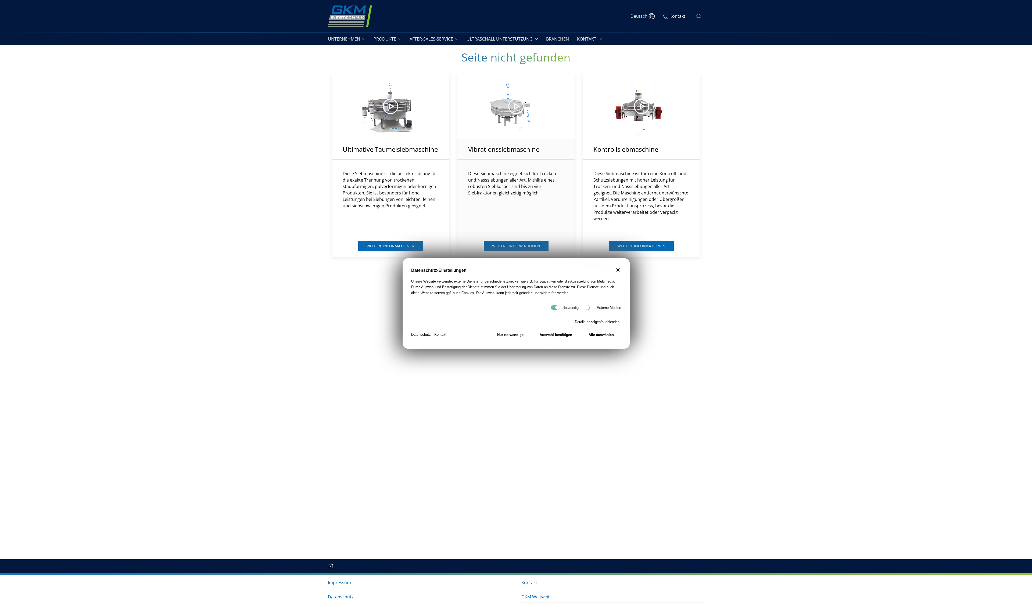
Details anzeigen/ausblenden (597, 322)
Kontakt (440, 335)
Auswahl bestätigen (556, 335)
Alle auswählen (601, 335)
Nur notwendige (510, 335)
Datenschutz (421, 335)
